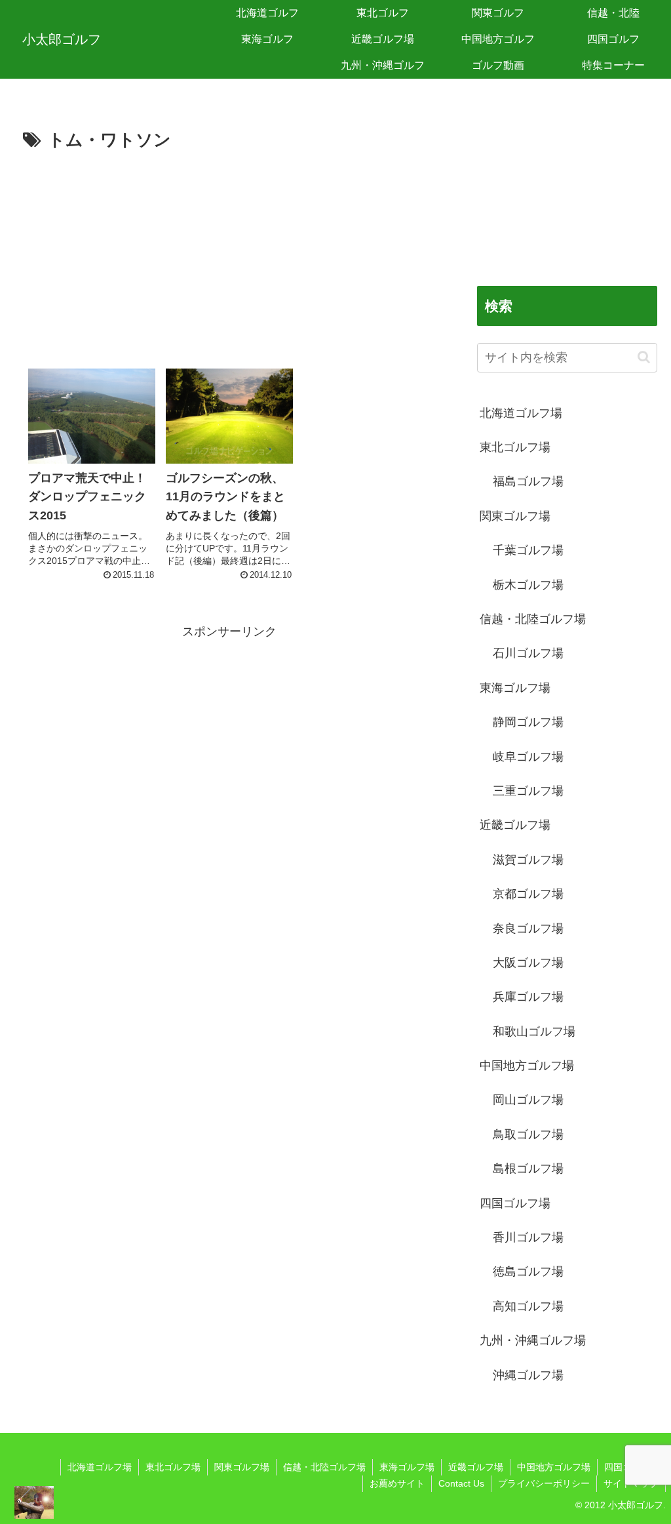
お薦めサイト (397, 1483)
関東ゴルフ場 (515, 516)
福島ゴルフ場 (528, 481)
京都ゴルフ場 (528, 893)
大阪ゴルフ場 (528, 962)
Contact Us (461, 1483)
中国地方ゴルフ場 (527, 1065)
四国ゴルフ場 (515, 1203)
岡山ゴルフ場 (528, 1099)
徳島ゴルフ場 (528, 1271)
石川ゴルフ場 (528, 653)
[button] (643, 357)
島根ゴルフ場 (528, 1168)
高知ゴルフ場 (528, 1306)
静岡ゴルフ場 (528, 722)
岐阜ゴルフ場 (528, 756)
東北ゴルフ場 (515, 447)
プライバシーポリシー (544, 1483)
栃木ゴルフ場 (528, 585)
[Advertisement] (229, 254)
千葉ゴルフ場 (528, 550)
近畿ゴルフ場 (515, 825)
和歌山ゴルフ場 (534, 1031)
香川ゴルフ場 (528, 1237)
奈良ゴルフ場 (528, 928)
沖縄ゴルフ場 (528, 1375)
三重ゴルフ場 (528, 790)
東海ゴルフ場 (515, 687)
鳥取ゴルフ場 (528, 1134)
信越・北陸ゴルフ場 (533, 619)
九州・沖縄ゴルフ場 (533, 1340)
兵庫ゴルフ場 (528, 996)
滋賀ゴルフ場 (528, 859)
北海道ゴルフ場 (521, 413)
